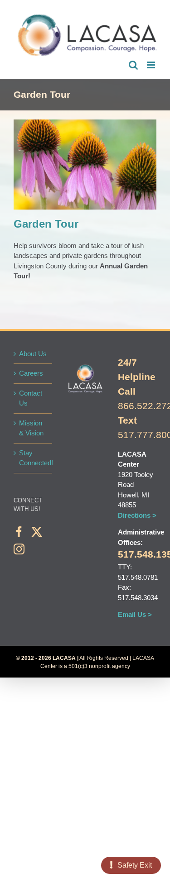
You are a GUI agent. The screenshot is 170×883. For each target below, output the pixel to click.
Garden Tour (100, 171)
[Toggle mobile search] (133, 65)
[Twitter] (36, 531)
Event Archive (70, 171)
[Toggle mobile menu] (151, 65)
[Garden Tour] (85, 164)
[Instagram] (19, 549)
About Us (33, 354)
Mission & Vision (31, 428)
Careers (31, 373)
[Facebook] (19, 531)
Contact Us (30, 398)
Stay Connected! (33, 458)
